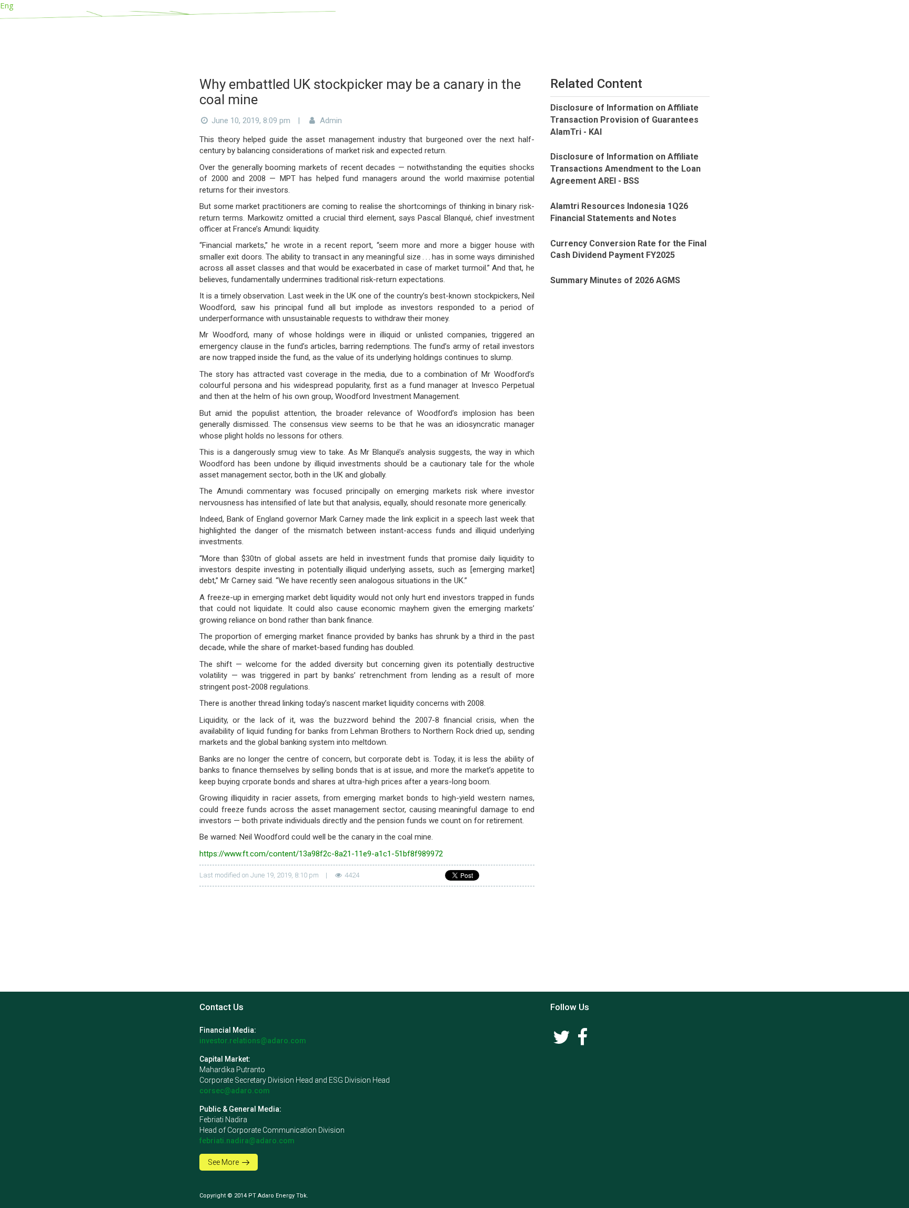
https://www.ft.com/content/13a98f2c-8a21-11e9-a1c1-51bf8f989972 (321, 853)
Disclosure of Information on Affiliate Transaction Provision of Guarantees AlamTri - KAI (624, 120)
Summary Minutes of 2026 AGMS (615, 280)
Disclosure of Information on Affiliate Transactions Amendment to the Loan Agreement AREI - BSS (625, 169)
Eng (7, 5)
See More (224, 1162)
